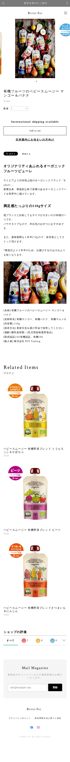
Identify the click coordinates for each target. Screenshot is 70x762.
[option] (35, 48)
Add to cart (35, 130)
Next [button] (64, 48)
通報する (26, 154)
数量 (6, 108)
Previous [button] (5, 48)
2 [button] (36, 81)
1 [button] (34, 81)
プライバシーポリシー (20, 718)
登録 (55, 687)
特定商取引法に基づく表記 (48, 718)
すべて (11, 640)
